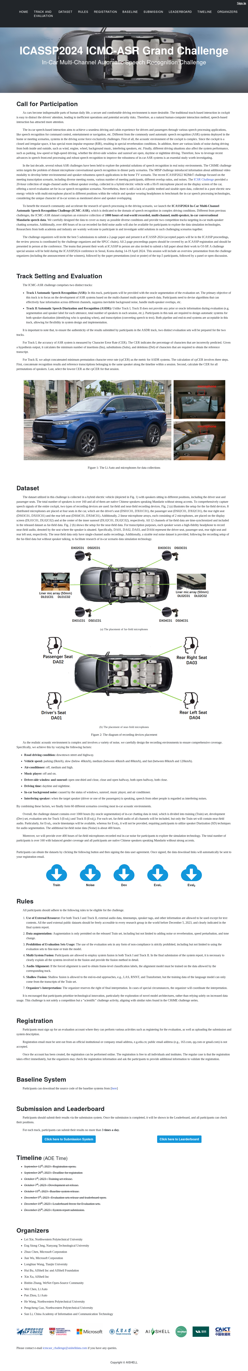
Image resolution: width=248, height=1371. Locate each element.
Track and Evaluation (43, 14)
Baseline (130, 12)
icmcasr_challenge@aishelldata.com (65, 1348)
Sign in (241, 3)
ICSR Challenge (204, 179)
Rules (83, 12)
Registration (105, 12)
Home (23, 12)
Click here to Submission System (69, 1139)
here (114, 1088)
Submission (153, 12)
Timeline (204, 12)
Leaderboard (180, 12)
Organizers (227, 12)
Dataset (65, 12)
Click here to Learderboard (179, 1139)
